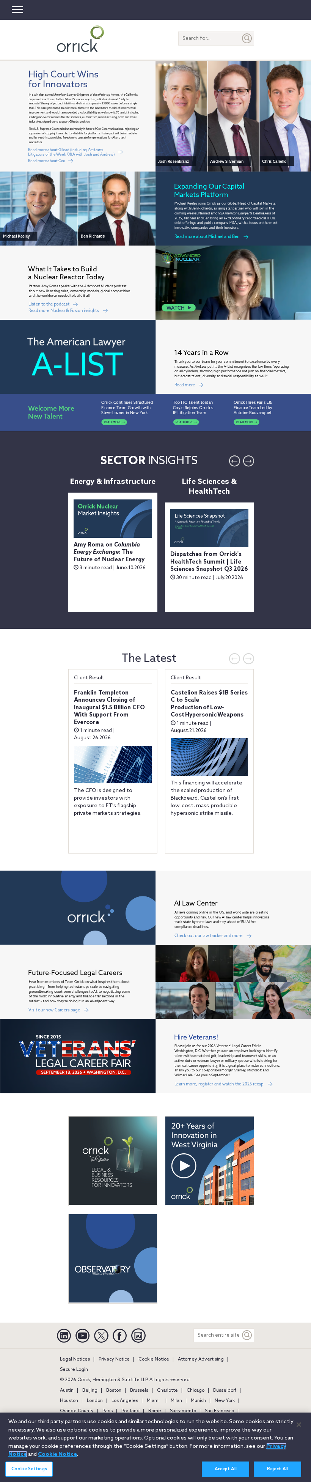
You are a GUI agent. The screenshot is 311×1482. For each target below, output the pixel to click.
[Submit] (247, 38)
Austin (67, 1390)
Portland (130, 1411)
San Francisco (219, 1411)
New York (225, 1400)
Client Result (89, 678)
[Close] (299, 1424)
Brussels (139, 1390)
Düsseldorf (224, 1390)
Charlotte (167, 1390)
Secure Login (74, 1369)
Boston (113, 1390)
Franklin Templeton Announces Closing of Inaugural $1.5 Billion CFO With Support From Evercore (109, 708)
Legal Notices (75, 1359)
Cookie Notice (153, 1359)
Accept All (226, 1469)
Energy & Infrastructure (113, 482)
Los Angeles (125, 1400)
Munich (198, 1400)
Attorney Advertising (201, 1359)
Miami (153, 1400)
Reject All (277, 1469)
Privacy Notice (114, 1359)
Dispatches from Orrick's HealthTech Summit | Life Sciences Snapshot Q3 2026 (209, 562)
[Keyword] (247, 1335)
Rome (154, 1411)
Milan (176, 1400)
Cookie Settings (29, 1469)
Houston (69, 1400)
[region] (155, 1447)
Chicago (195, 1390)
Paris (107, 1411)
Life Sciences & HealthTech (209, 486)
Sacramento (183, 1411)
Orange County (77, 1411)
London (95, 1400)
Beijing (89, 1390)
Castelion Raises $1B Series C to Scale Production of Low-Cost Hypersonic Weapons (209, 704)
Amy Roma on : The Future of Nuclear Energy (109, 552)
